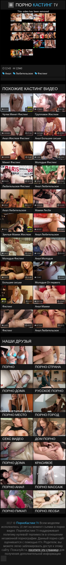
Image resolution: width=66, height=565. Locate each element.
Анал (8, 73)
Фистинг (42, 73)
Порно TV (37, 5)
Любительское (24, 73)
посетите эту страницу (43, 550)
